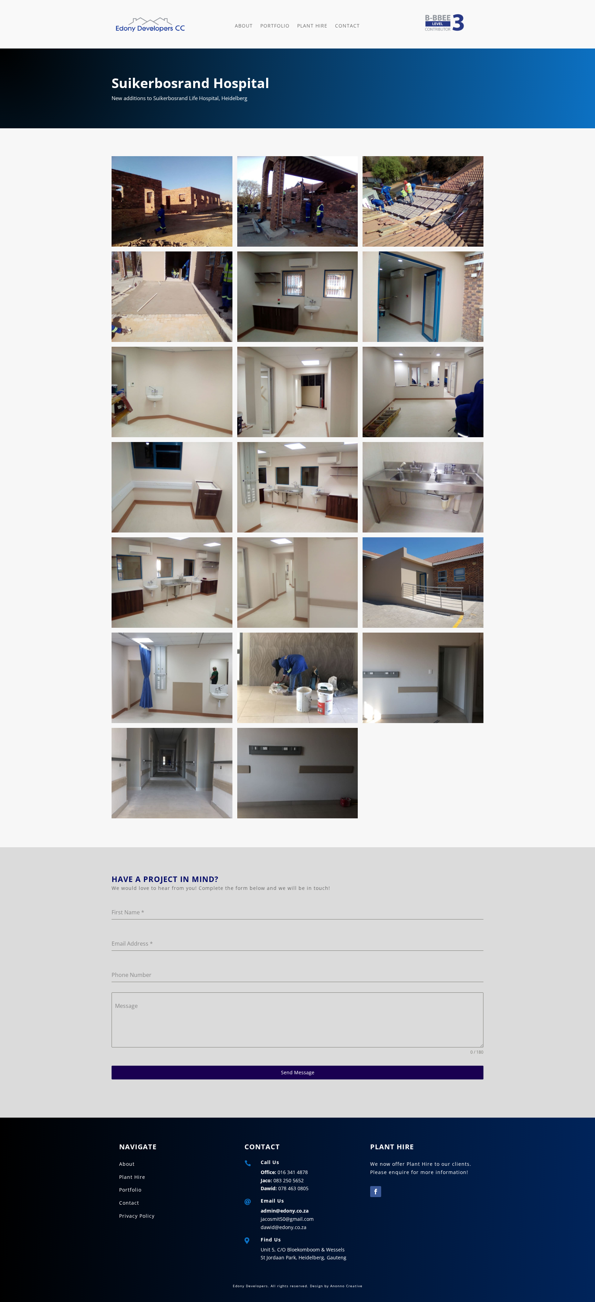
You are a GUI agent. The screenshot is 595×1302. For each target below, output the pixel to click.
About (244, 26)
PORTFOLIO (275, 26)
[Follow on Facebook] (375, 1191)
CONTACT (347, 26)
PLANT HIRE (312, 26)
